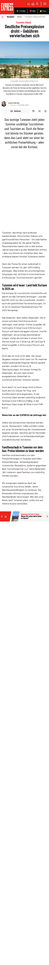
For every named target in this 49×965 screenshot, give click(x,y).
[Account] (37, 3)
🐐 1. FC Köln (20, 11)
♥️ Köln (32, 11)
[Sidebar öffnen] (44, 4)
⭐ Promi (43, 11)
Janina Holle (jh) (13, 103)
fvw (26, 468)
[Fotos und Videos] (32, 3)
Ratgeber (10, 17)
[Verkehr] (28, 3)
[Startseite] (2, 17)
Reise (19, 17)
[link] (7, 7)
